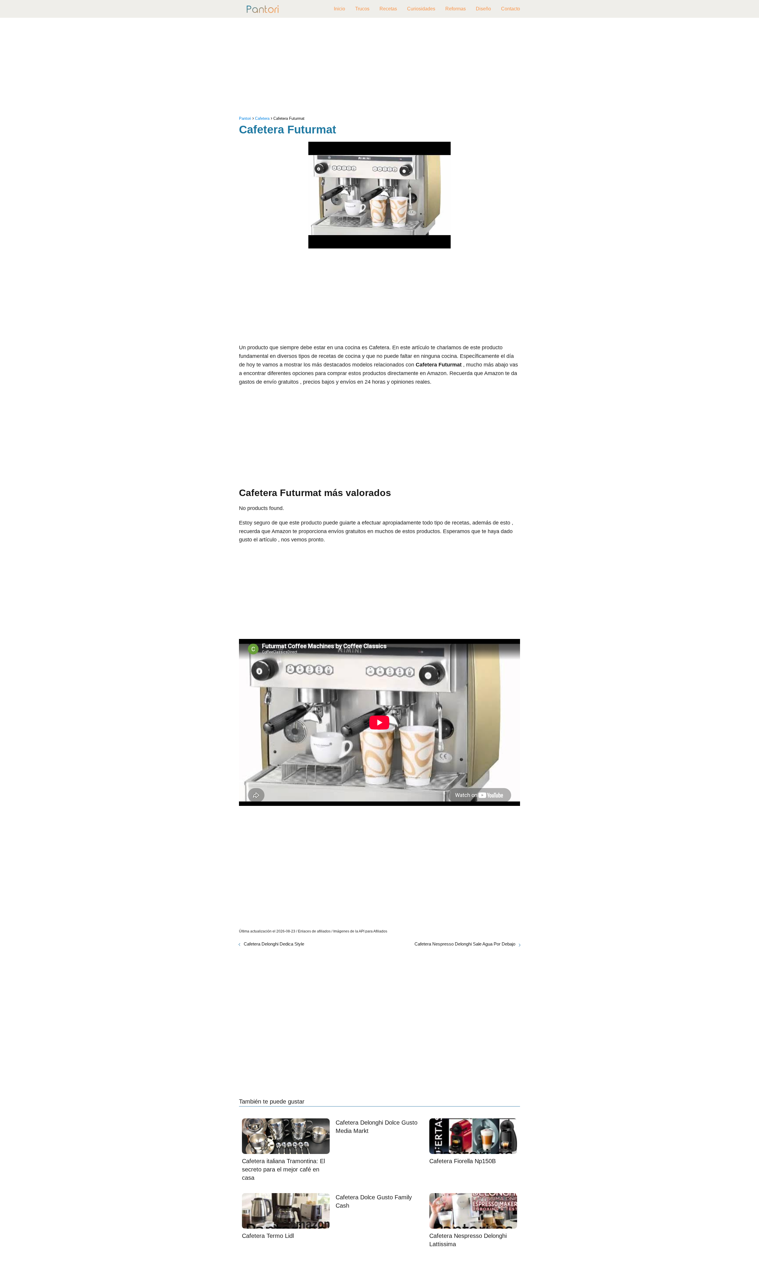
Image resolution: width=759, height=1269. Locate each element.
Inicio (339, 8)
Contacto (510, 8)
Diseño (483, 8)
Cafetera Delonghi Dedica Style (274, 943)
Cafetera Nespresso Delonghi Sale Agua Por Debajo (464, 943)
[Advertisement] (379, 68)
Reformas (455, 8)
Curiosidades (421, 8)
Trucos (362, 8)
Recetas (388, 8)
